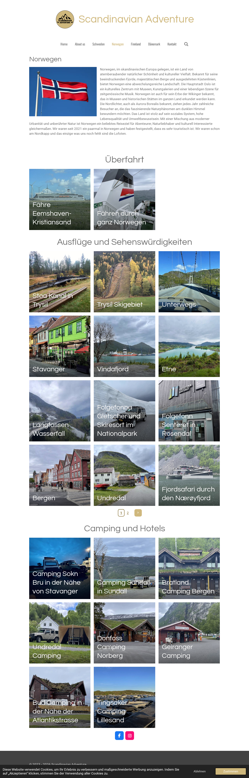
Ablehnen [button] (200, 771)
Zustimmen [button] (230, 771)
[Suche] (186, 44)
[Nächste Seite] (138, 513)
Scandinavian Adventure (136, 19)
